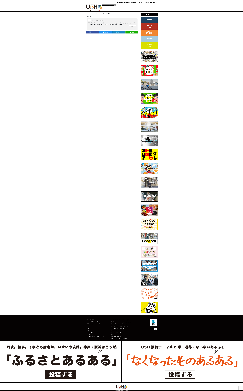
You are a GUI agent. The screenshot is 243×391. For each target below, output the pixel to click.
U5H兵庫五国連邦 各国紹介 (131, 2)
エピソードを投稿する (144, 2)
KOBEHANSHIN (149, 32)
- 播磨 (88, 326)
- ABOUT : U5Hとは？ (91, 320)
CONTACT (154, 2)
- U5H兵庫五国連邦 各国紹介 (93, 322)
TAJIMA (149, 20)
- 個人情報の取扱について (116, 336)
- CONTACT (113, 334)
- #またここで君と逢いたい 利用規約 (118, 338)
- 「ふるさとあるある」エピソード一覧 (95, 336)
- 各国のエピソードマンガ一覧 (93, 324)
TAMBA (149, 45)
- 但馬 (88, 330)
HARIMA (149, 39)
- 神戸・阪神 (90, 332)
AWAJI (149, 26)
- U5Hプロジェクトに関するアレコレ (119, 332)
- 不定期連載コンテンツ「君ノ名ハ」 (118, 324)
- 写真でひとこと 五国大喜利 (117, 328)
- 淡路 (88, 328)
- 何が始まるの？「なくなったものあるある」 (120, 322)
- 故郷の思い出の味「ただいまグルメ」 (119, 326)
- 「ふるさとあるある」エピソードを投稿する (120, 320)
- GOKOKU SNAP (114, 330)
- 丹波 (88, 334)
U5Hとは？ (120, 2)
